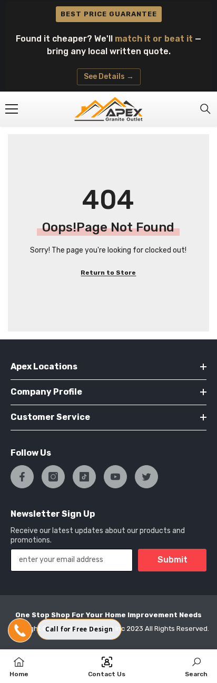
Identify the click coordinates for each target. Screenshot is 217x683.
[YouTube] (115, 476)
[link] (196, 666)
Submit (172, 560)
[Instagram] (53, 476)
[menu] (11, 109)
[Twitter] (146, 476)
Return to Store (108, 272)
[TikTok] (84, 476)
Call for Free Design (79, 629)
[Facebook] (22, 476)
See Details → (109, 76)
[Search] (205, 109)
